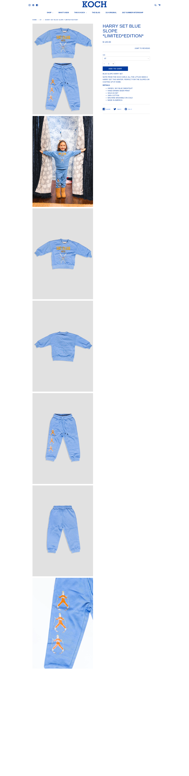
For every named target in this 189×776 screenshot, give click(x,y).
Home (34, 19)
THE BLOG (96, 12)
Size (104, 55)
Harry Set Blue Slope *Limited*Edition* (61, 19)
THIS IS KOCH (79, 12)
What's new (63, 12)
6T (41, 19)
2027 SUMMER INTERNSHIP (132, 12)
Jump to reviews (142, 48)
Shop (49, 12)
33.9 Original (111, 12)
